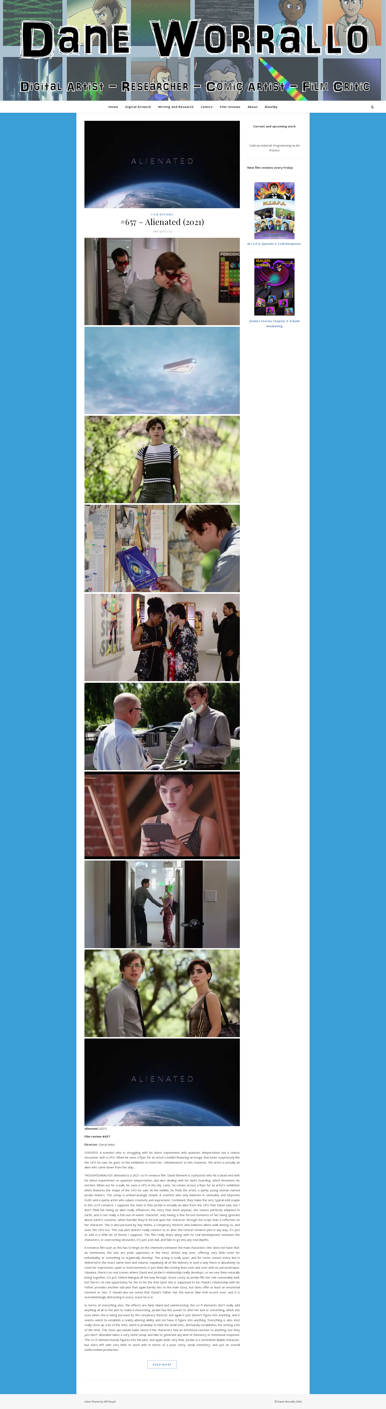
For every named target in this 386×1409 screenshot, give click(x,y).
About (253, 107)
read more (162, 1364)
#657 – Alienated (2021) (162, 221)
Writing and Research (176, 107)
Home (113, 107)
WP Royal (109, 1401)
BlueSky (271, 107)
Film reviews (230, 107)
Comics (207, 107)
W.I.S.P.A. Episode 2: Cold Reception (274, 244)
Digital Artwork (138, 107)
